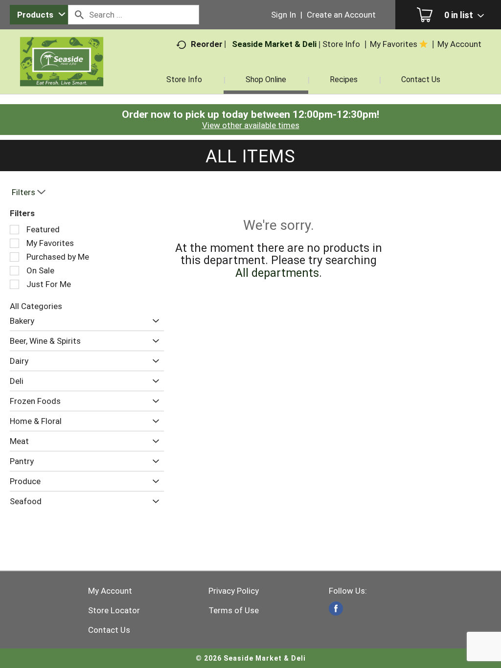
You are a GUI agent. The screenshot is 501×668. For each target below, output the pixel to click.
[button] (153, 321)
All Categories (36, 306)
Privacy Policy (233, 591)
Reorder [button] (207, 44)
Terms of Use (233, 610)
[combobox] (39, 14)
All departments (277, 273)
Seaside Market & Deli (274, 44)
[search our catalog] (79, 14)
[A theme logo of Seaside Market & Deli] (62, 73)
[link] (336, 608)
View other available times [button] (250, 125)
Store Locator (114, 610)
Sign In (283, 15)
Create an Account (341, 15)
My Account (110, 591)
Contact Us (109, 630)
